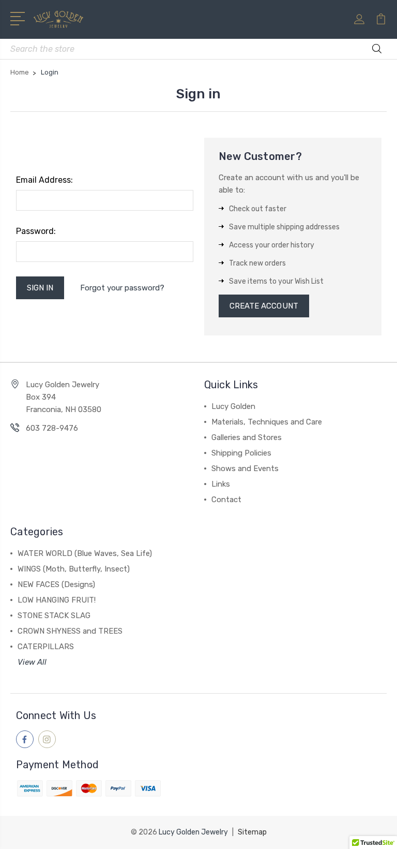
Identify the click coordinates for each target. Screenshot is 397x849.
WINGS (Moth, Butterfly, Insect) (74, 569)
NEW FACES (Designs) (56, 584)
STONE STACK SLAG (54, 615)
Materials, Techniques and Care (266, 422)
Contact (226, 499)
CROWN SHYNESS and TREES (70, 631)
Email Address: (44, 180)
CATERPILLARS (46, 646)
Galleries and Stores (246, 437)
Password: (36, 231)
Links (220, 484)
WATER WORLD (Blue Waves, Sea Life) (85, 553)
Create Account (264, 306)
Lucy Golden (233, 406)
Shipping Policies (241, 453)
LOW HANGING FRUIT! (57, 600)
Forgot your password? (122, 287)
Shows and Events (245, 468)
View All (32, 662)
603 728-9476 (52, 428)
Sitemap (252, 832)
